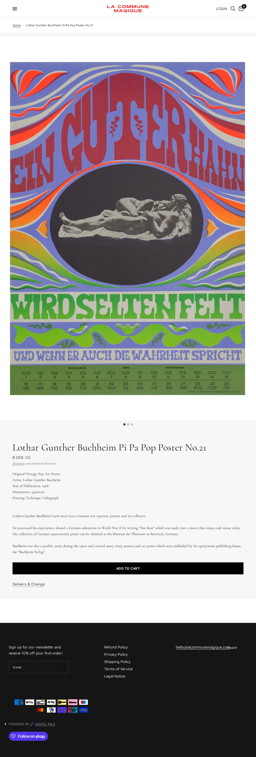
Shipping (18, 463)
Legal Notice (114, 676)
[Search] (233, 9)
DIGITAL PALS (45, 724)
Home (16, 25)
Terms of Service (118, 669)
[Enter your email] (63, 667)
